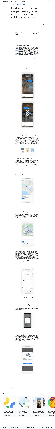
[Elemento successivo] (6, 419)
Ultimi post (14, 1)
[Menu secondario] (51, 1)
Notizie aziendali (23, 1)
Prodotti (18, 1)
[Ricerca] (49, 1)
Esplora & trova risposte (22, 4)
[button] (42, 24)
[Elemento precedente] (4, 419)
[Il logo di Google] (4, 427)
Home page (12, 4)
